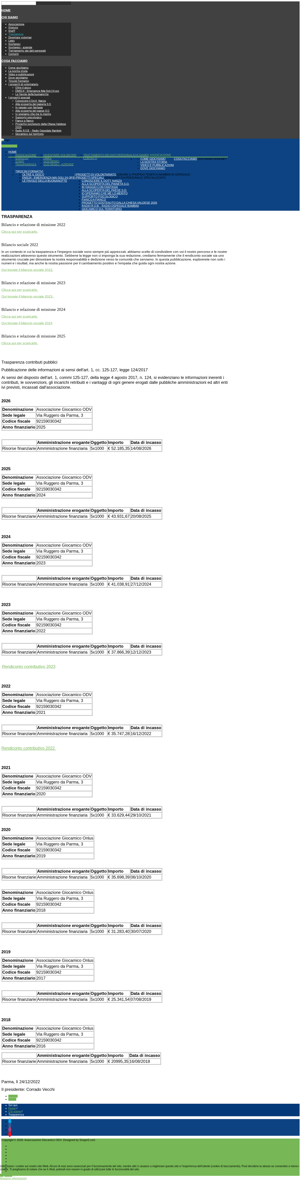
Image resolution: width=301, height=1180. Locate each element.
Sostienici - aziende (20, 47)
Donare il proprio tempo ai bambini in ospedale (153, 174)
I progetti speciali (19, 97)
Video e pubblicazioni (21, 74)
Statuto (13, 27)
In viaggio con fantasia (29, 107)
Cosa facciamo (14, 61)
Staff (11, 31)
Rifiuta (8, 1175)
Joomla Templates (107, 1140)
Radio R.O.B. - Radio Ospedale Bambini (38, 130)
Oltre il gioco (23, 87)
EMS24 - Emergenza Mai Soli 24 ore (37, 91)
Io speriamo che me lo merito (33, 114)
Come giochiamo (18, 67)
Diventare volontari (20, 37)
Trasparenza (15, 34)
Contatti (13, 54)
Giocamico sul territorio (29, 134)
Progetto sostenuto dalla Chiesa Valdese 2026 (119, 202)
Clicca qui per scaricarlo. (19, 232)
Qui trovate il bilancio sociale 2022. (27, 270)
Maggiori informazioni (13, 1178)
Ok (1, 1175)
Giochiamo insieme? (212, 158)
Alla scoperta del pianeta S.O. (33, 104)
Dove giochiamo (18, 77)
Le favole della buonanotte (32, 94)
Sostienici (14, 44)
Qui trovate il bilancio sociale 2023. (27, 296)
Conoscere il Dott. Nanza (30, 101)
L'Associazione (159, 155)
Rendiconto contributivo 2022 (28, 748)
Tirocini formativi (18, 81)
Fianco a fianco (24, 120)
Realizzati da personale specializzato (135, 177)
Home (6, 10)
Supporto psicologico (28, 117)
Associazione (16, 24)
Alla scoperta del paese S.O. (32, 110)
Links (11, 40)
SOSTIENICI (9, 146)
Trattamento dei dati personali (27, 50)
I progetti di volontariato (23, 84)
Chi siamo (9, 17)
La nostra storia (18, 71)
